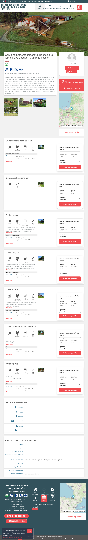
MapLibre (79, 125)
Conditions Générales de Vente (54, 536)
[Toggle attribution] (82, 126)
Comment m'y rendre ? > (73, 132)
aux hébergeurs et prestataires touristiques (41, 538)
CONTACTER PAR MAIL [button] (18, 521)
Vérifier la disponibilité (70, 167)
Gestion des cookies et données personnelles (13, 537)
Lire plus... (9, 162)
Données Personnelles (40, 536)
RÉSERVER (72, 68)
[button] (71, 71)
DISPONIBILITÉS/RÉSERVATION (16, 516)
